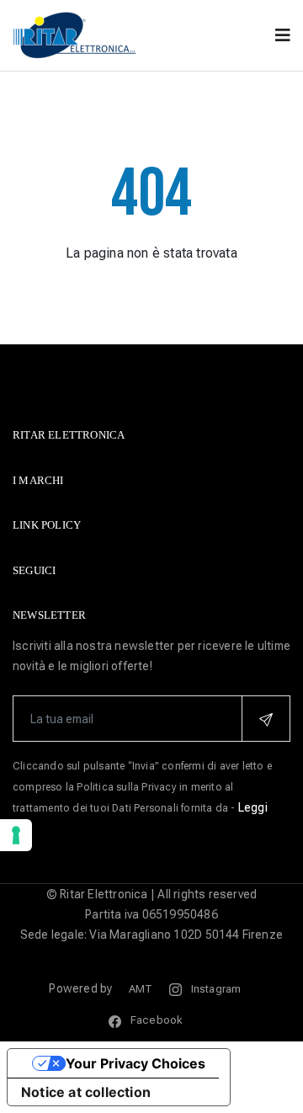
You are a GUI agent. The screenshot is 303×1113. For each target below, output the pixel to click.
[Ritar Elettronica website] (76, 34)
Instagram (215, 989)
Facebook (155, 1020)
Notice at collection (86, 1092)
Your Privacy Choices (135, 1063)
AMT (141, 989)
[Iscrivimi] (266, 718)
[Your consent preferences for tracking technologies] (16, 835)
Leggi (253, 807)
